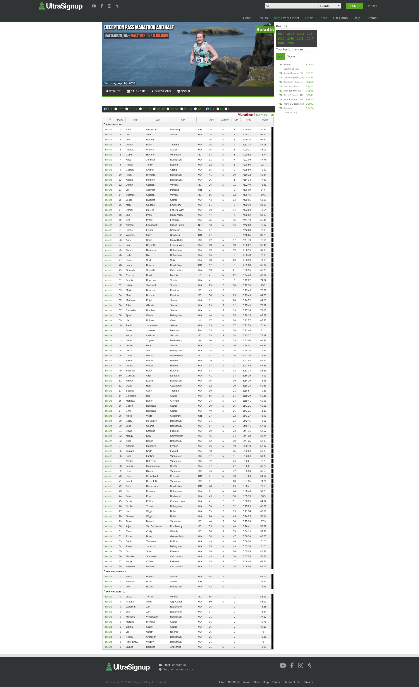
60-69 (188, 109)
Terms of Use (293, 682)
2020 (280, 38)
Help (357, 18)
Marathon (245, 114)
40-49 (160, 109)
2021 (310, 33)
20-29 (133, 109)
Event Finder (286, 18)
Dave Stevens (290, 95)
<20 (121, 109)
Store (323, 18)
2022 (300, 33)
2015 (290, 43)
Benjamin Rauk (291, 82)
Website (114, 91)
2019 (290, 38)
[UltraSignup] (60, 5)
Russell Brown (290, 73)
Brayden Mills (290, 90)
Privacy (308, 682)
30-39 (147, 109)
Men (280, 57)
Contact (372, 18)
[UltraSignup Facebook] (102, 5)
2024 (280, 33)
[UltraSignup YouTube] (94, 5)
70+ (200, 109)
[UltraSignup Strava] (117, 5)
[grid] (188, 385)
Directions (162, 91)
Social (185, 91)
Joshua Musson (291, 103)
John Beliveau (290, 99)
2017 (310, 38)
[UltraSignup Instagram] (110, 5)
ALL (110, 109)
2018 (300, 38)
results (108, 129)
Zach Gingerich (291, 77)
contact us (179, 664)
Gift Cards (340, 18)
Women (291, 56)
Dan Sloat (288, 86)
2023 (290, 33)
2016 (280, 43)
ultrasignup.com (182, 669)
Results (263, 18)
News (309, 18)
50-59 (174, 109)
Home (247, 18)
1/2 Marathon (265, 114)
